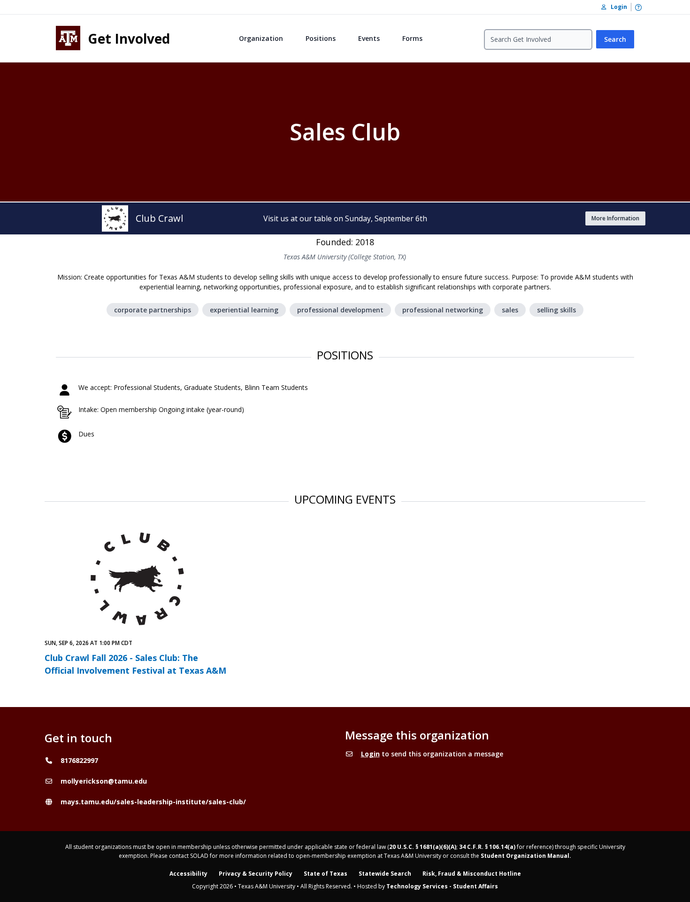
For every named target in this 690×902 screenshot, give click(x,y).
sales (510, 309)
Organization (261, 38)
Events (369, 38)
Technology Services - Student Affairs (442, 886)
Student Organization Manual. (526, 856)
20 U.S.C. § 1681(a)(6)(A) (422, 847)
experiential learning (244, 309)
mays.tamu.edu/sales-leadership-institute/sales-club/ (153, 801)
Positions (321, 38)
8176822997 (79, 760)
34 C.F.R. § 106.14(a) (487, 847)
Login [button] (616, 7)
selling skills (556, 309)
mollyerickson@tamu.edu (104, 781)
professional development (340, 309)
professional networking (442, 309)
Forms (412, 38)
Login (370, 753)
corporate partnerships (152, 309)
